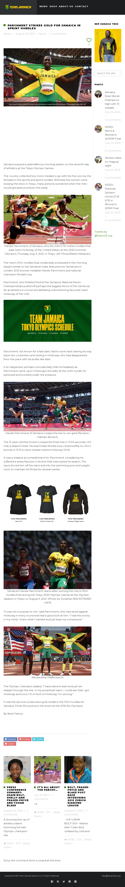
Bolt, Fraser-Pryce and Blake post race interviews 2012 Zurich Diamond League (78, 796)
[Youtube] (75, 881)
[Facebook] (52, 881)
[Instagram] (69, 881)
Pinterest (25, 739)
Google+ (11, 744)
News (42, 33)
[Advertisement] (47, 132)
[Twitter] (63, 881)
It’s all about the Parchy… (48, 788)
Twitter (38, 739)
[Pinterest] (58, 881)
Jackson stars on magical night (113, 161)
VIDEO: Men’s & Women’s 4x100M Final (113, 132)
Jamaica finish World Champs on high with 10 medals (112, 100)
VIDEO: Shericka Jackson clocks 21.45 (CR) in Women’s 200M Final (112, 196)
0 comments (58, 33)
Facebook (11, 739)
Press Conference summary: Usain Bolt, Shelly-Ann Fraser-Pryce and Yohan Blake (18, 796)
